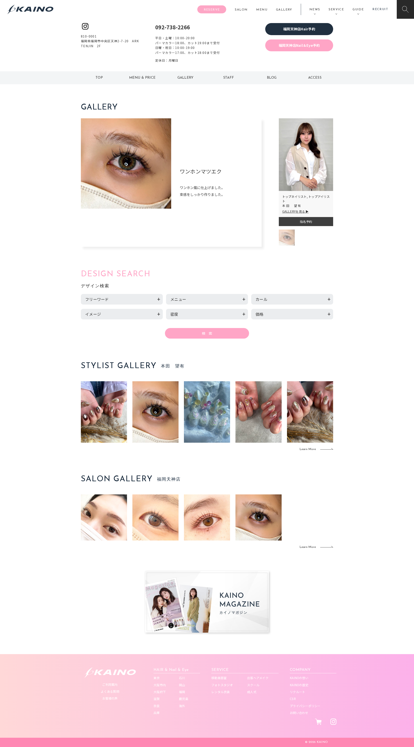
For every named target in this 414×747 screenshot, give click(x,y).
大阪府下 (160, 692)
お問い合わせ (299, 713)
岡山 (182, 685)
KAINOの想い (299, 678)
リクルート (297, 692)
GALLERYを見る (293, 211)
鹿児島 (183, 699)
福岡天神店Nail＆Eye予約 (299, 45)
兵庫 (157, 713)
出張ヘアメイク (257, 678)
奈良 (157, 706)
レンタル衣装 (220, 692)
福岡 (182, 692)
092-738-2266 (172, 27)
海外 (182, 706)
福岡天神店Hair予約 (299, 28)
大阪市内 (160, 685)
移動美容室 (219, 678)
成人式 (251, 692)
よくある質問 (110, 691)
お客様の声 (110, 698)
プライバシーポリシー (305, 706)
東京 (157, 678)
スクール (253, 685)
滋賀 (157, 699)
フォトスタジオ (222, 685)
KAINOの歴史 (299, 685)
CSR (293, 699)
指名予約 (306, 221)
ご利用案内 (110, 684)
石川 (182, 678)
